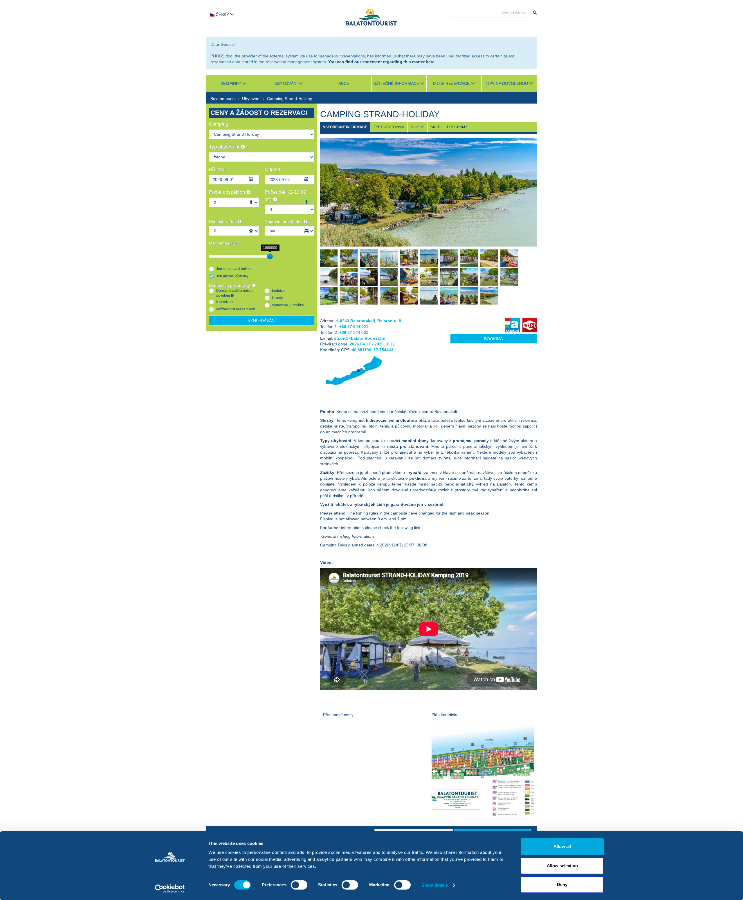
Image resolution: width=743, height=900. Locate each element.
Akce (343, 83)
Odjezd (272, 169)
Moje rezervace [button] (452, 83)
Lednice (278, 291)
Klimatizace (225, 302)
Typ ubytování (225, 147)
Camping (218, 124)
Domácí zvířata (223, 221)
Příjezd (216, 169)
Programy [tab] (457, 127)
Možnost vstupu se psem (235, 309)
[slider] (270, 256)
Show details (434, 885)
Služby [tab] (417, 127)
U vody (277, 298)
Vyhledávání (262, 320)
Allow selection (562, 865)
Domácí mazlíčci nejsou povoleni (235, 293)
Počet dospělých (227, 192)
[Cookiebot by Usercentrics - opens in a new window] (170, 888)
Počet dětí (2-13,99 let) (285, 195)
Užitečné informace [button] (396, 83)
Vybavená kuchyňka (288, 305)
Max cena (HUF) (224, 243)
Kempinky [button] (231, 83)
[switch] (299, 885)
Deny (562, 884)
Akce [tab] (435, 127)
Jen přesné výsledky (232, 276)
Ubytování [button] (286, 83)
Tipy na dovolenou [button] (507, 83)
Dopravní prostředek (284, 221)
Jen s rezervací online (233, 269)
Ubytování (251, 98)
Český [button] (222, 14)
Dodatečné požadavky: (230, 285)
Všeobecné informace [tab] (345, 127)
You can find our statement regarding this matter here (381, 61)
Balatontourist (223, 98)
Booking (493, 338)
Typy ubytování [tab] (389, 127)
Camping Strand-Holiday (289, 98)
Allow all (562, 846)
